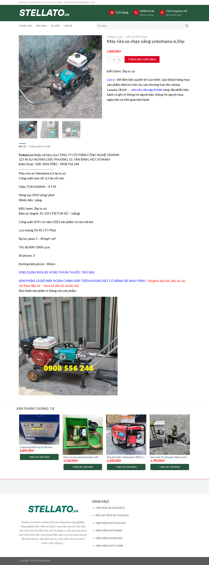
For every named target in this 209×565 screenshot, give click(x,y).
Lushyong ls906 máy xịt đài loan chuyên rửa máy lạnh (36, 447)
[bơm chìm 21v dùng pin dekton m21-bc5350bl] (170, 434)
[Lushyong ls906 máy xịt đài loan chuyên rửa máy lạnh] (39, 429)
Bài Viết (55, 25)
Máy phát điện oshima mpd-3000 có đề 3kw (125, 457)
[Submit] (187, 26)
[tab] (22, 146)
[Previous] (24, 76)
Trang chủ (115, 36)
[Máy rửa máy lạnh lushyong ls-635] (83, 434)
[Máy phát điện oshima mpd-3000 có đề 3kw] (126, 434)
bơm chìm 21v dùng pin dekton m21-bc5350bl (169, 457)
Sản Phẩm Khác (137, 36)
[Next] (96, 76)
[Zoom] (23, 114)
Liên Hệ (68, 25)
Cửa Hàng (41, 25)
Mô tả (22, 146)
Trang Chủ (25, 25)
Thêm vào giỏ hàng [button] (39, 457)
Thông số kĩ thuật (39, 146)
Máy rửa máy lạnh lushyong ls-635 (81, 457)
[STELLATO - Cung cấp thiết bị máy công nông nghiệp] (50, 13)
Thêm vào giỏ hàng (142, 59)
